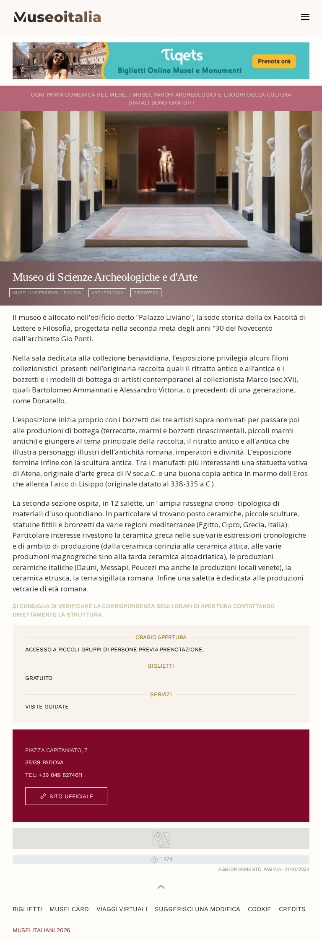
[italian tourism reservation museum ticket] (161, 60)
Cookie (259, 909)
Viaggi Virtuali (121, 909)
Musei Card (69, 909)
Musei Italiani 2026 (41, 930)
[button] (305, 17)
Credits (292, 909)
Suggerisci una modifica (197, 909)
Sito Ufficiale (71, 796)
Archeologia (107, 292)
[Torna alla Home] (57, 17)
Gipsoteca (145, 292)
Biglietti (27, 909)
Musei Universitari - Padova (46, 292)
